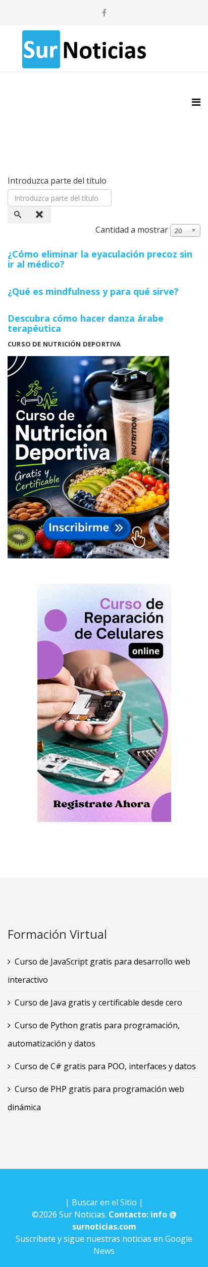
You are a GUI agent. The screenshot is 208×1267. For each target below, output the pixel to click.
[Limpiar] (40, 215)
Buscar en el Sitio (104, 1202)
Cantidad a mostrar (131, 229)
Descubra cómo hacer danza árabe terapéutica (86, 323)
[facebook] (104, 12)
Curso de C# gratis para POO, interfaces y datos (105, 1066)
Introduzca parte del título (58, 180)
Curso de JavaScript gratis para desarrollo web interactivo (99, 970)
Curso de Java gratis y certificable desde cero (98, 1002)
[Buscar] (19, 215)
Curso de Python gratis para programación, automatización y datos (94, 1034)
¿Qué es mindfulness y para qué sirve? (93, 291)
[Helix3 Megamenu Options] (196, 102)
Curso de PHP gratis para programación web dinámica (96, 1098)
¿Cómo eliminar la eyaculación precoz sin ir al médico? (100, 259)
